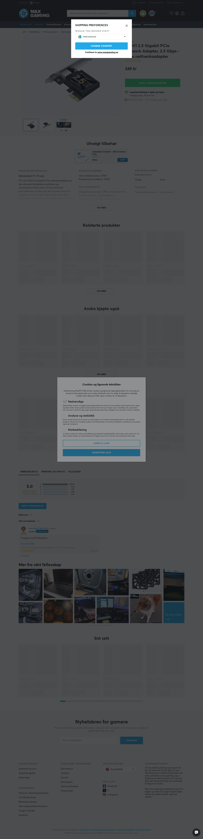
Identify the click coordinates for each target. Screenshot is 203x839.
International (89, 37)
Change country (101, 46)
